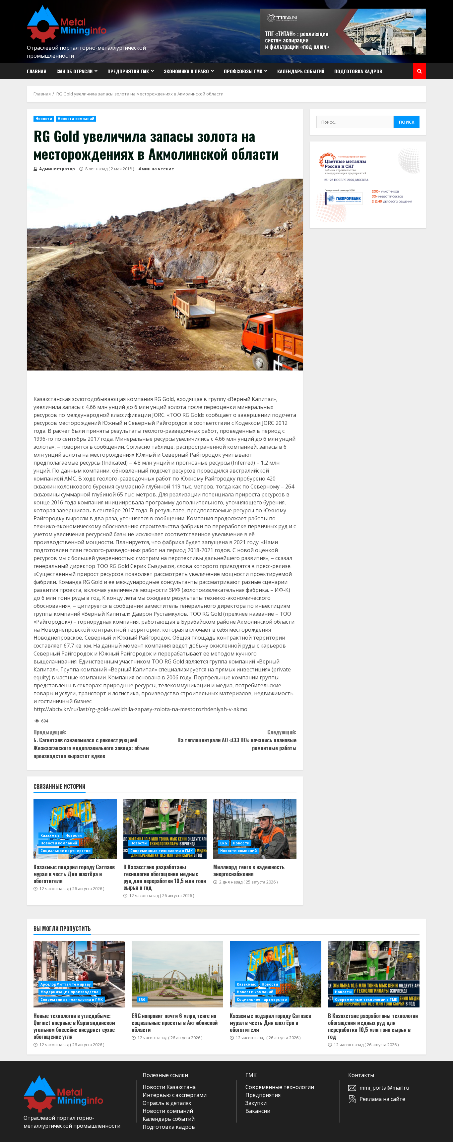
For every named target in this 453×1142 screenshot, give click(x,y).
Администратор (56, 169)
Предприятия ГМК (128, 71)
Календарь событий (300, 71)
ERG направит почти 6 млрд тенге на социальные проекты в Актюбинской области (177, 974)
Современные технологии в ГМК (161, 850)
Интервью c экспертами (175, 1095)
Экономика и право (186, 71)
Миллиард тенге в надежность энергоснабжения (254, 829)
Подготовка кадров (358, 71)
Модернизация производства (69, 992)
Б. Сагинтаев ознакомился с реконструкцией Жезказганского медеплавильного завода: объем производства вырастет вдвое (91, 744)
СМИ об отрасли (74, 71)
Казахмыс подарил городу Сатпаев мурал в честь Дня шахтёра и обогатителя (75, 829)
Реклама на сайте (382, 1099)
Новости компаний (76, 118)
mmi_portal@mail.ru (384, 1087)
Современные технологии (279, 1087)
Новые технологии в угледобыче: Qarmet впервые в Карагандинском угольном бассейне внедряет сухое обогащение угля (79, 974)
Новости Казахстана (169, 1087)
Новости (43, 118)
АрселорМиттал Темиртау (65, 984)
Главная (36, 71)
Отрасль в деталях (167, 1103)
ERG (223, 843)
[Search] (419, 71)
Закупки (256, 1103)
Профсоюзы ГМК (243, 71)
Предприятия (263, 1095)
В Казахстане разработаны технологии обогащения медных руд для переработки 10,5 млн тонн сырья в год (165, 829)
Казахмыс (50, 835)
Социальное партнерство (65, 850)
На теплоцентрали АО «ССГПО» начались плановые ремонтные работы (236, 740)
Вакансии (257, 1110)
